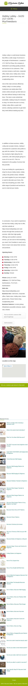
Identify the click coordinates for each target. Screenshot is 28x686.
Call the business (8, 322)
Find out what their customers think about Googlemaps (12, 315)
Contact (14, 680)
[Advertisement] (14, 39)
